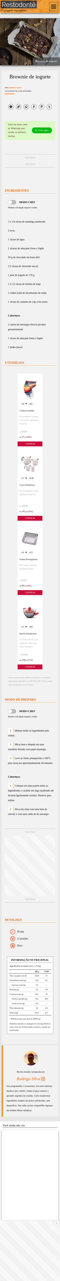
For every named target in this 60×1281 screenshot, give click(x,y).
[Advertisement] (30, 865)
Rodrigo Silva (28, 1078)
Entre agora (43, 130)
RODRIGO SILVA (14, 88)
